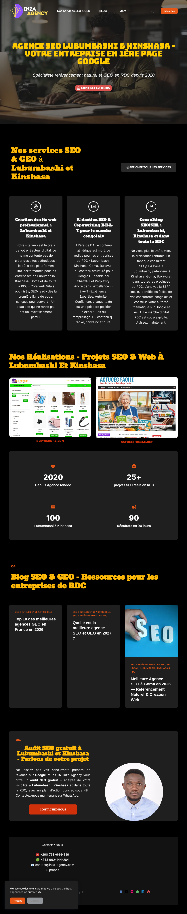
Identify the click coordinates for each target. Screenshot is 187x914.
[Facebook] (121, 891)
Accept (18, 900)
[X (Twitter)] (126, 891)
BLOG (103, 11)
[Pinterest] (148, 891)
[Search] (152, 11)
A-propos (52, 870)
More (122, 11)
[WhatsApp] (137, 891)
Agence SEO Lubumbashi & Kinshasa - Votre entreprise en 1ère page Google (93, 53)
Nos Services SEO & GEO (73, 11)
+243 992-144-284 (55, 860)
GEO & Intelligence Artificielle (33, 612)
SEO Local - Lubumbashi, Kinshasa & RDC (151, 668)
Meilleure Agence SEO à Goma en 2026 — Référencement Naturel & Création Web (151, 689)
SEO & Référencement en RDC (90, 615)
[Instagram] (132, 891)
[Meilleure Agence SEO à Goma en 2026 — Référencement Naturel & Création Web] (151, 631)
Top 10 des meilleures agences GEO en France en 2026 (35, 624)
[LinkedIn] (143, 891)
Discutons (169, 11)
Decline (35, 900)
